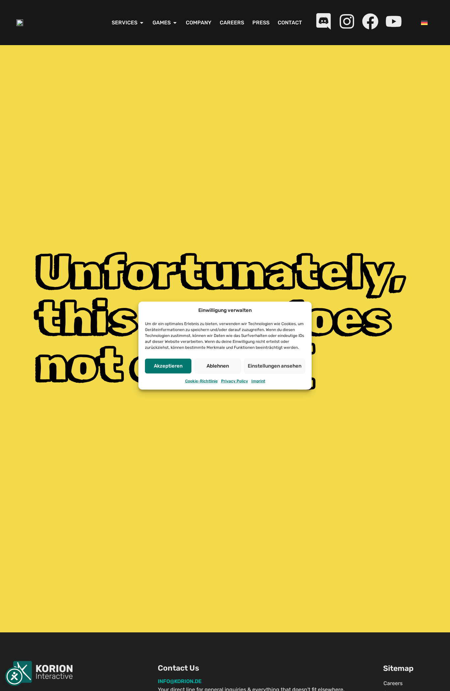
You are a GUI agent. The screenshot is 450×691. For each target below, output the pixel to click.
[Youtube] (393, 21)
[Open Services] (141, 23)
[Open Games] (175, 23)
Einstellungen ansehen (274, 366)
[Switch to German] (424, 22)
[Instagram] (347, 21)
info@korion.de (180, 681)
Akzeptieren (168, 366)
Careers (393, 683)
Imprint (258, 380)
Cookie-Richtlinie (201, 380)
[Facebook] (370, 21)
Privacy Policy (234, 380)
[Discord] (323, 21)
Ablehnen (218, 366)
